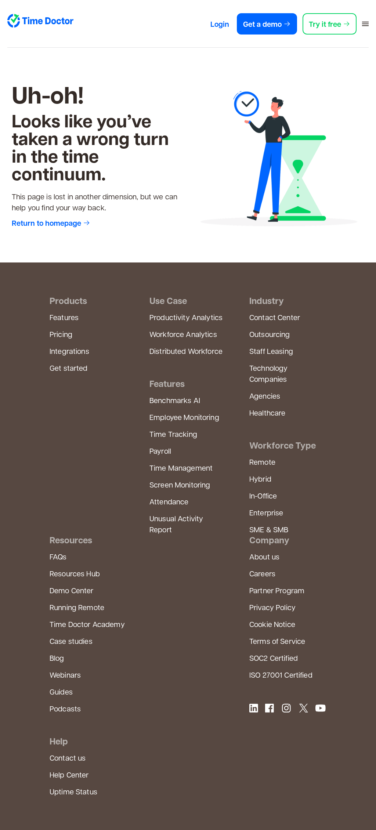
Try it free (325, 24)
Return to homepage (46, 222)
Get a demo (262, 24)
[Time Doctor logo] (40, 22)
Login (219, 23)
